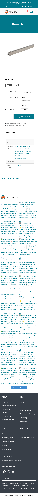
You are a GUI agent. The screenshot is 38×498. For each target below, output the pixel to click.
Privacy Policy (6, 409)
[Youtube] (31, 6)
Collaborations (6, 416)
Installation (23, 421)
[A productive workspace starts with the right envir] (10, 265)
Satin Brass (25, 106)
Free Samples (6, 449)
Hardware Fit (9, 92)
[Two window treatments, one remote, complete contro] (28, 210)
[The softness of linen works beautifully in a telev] (28, 357)
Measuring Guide (7, 438)
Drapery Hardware (17, 123)
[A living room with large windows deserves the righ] (10, 376)
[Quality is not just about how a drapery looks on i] (10, 302)
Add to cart (25, 117)
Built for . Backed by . (19, 3)
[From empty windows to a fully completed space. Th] (28, 376)
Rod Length (9, 110)
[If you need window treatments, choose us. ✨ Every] (28, 229)
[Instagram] (28, 6)
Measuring (23, 418)
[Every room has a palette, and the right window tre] (10, 357)
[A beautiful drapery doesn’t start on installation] (10, 339)
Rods (24, 123)
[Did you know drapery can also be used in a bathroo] (28, 302)
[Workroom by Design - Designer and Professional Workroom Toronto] (11, 11)
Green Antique (19, 151)
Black (23, 97)
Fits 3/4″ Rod (27, 92)
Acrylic (17, 146)
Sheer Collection (19, 161)
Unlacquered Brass (20, 158)
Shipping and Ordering (27, 414)
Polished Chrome (26, 103)
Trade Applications (8, 420)
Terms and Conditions (9, 406)
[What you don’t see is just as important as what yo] (28, 284)
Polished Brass (28, 151)
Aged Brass (23, 146)
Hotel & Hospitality (8, 441)
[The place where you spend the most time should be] (10, 321)
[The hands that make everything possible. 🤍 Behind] (10, 229)
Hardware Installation (27, 438)
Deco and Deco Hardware (16, 125)
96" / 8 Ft (24, 109)
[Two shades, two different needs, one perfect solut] (10, 210)
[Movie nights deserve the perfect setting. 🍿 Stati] (10, 247)
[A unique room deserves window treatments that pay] (28, 321)
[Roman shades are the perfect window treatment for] (28, 265)
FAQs (21, 406)
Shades (4, 445)
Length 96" (18, 165)
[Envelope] (22, 6)
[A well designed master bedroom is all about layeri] (28, 247)
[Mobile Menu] (31, 12)
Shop (4, 434)
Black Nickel (18, 149)
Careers (4, 413)
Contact (22, 402)
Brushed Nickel (26, 100)
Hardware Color (11, 97)
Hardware (23, 434)
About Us (5, 402)
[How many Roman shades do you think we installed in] (10, 284)
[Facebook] (25, 6)
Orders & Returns (25, 410)
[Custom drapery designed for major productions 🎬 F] (28, 339)
